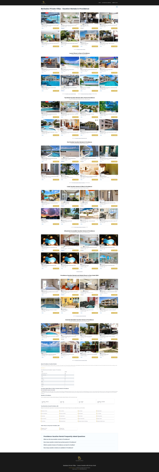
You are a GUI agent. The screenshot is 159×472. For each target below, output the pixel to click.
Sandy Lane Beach (63, 413)
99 (65, 376)
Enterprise (45, 71)
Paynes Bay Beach (63, 418)
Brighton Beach (99, 418)
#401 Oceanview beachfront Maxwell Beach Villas (107, 265)
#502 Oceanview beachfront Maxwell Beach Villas (107, 247)
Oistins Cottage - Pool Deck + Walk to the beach (107, 43)
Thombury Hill (103, 204)
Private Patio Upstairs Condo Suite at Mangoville (49, 354)
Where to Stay (115, 2)
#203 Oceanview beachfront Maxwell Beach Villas (68, 265)
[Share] (117, 7)
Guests (51, 10)
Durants (62, 133)
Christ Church (82, 71)
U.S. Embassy (99, 413)
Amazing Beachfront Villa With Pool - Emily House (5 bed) (108, 87)
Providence (105, 115)
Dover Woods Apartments (84, 291)
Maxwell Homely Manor (103, 176)
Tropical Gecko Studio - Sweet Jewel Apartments (68, 158)
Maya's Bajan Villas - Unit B (84, 25)
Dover (105, 71)
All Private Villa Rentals (106, 2)
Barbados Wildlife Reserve (101, 421)
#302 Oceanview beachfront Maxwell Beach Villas (49, 265)
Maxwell (66, 115)
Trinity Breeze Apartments (84, 43)
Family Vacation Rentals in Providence (79, 227)
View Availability (56, 28)
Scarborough (64, 293)
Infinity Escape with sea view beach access (106, 69)
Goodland (84, 133)
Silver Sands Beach (44, 413)
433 (65, 373)
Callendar (64, 133)
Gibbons (46, 204)
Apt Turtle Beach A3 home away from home (86, 309)
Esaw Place (62, 247)
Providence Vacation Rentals (81, 49)
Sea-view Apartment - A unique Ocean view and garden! (88, 354)
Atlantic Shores (103, 89)
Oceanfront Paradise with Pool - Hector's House (49, 87)
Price (46, 10)
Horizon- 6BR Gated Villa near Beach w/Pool (67, 69)
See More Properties (80, 271)
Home (100, 2)
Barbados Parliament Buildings (83, 421)
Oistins (42, 71)
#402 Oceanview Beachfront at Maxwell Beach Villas (49, 247)
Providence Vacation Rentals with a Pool (81, 138)
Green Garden (84, 222)
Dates (42, 10)
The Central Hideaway (64, 309)
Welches (64, 89)
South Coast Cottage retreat (104, 354)
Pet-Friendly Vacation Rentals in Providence (78, 182)
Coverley (46, 115)
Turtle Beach (43, 421)
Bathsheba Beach (62, 421)
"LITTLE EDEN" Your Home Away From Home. (67, 354)
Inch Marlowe (85, 71)
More (54, 10)
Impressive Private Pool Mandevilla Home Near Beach (69, 87)
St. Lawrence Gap (102, 71)
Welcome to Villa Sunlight (65, 176)
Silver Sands (46, 89)
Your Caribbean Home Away (84, 265)
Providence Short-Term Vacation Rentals (81, 360)
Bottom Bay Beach (81, 418)
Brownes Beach (44, 418)
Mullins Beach (81, 413)
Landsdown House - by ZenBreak (85, 87)
